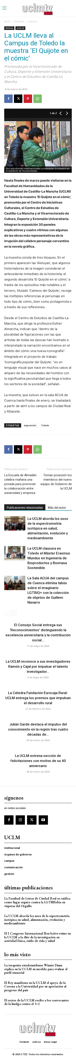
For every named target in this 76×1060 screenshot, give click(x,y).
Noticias (19, 21)
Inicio (7, 21)
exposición (30, 425)
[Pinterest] (28, 98)
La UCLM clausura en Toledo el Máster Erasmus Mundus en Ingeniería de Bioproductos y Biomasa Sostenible (48, 558)
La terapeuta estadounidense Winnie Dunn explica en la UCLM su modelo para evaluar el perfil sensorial (35, 969)
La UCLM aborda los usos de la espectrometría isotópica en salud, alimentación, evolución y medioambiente (47, 528)
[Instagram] (20, 820)
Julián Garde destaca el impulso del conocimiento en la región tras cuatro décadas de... (38, 729)
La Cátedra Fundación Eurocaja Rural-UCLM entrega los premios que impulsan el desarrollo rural (38, 698)
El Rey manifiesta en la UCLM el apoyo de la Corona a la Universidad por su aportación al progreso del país (35, 986)
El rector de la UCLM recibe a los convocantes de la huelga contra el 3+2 (36, 1002)
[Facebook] (8, 98)
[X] (18, 98)
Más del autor (57, 507)
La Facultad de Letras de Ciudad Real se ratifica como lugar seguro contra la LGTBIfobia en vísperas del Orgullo (37, 902)
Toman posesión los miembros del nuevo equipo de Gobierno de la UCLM (56, 481)
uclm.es (32, 21)
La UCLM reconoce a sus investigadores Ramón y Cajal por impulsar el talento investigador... (38, 666)
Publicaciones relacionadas (25, 507)
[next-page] (13, 613)
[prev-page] (7, 613)
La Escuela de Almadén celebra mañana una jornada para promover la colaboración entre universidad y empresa (20, 484)
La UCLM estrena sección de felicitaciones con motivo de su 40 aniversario (38, 761)
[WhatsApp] (37, 98)
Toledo (45, 425)
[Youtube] (43, 820)
